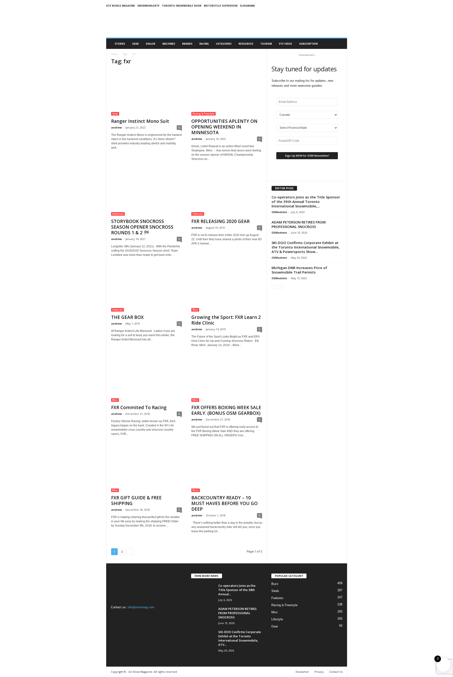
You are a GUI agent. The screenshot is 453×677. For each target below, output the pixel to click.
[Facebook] (116, 616)
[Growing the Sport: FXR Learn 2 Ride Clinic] (226, 289)
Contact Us (336, 671)
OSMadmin (279, 212)
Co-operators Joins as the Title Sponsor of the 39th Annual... (237, 589)
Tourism (266, 43)
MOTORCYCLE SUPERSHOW (221, 5)
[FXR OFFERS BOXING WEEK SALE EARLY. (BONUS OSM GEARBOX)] (226, 379)
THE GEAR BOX (127, 317)
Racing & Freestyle (203, 113)
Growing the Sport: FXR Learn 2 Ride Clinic (226, 320)
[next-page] (279, 286)
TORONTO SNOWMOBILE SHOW (181, 5)
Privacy (319, 671)
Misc (195, 309)
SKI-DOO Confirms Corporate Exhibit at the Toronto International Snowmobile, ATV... (239, 638)
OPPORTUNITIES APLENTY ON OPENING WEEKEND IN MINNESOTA (224, 127)
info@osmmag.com (141, 607)
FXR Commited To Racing (139, 407)
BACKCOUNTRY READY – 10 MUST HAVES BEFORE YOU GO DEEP (224, 503)
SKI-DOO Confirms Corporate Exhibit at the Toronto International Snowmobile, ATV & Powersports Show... (306, 247)
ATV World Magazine (120, 5)
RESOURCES (246, 43)
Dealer (150, 43)
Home (114, 54)
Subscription (308, 43)
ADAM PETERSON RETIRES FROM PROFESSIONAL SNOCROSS (299, 224)
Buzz (196, 490)
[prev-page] (274, 286)
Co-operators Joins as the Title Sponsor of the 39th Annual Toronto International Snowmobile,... (306, 201)
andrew (116, 127)
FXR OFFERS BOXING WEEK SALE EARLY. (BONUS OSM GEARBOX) (226, 410)
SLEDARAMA (247, 5)
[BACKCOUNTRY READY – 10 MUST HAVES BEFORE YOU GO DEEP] (226, 469)
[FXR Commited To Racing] (146, 379)
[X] (134, 616)
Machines (168, 43)
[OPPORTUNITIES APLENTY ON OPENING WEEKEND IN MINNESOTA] (226, 93)
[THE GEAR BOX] (146, 289)
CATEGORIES (223, 43)
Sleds (275, 591)
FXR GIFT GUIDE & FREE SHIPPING (136, 500)
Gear (135, 43)
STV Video (285, 43)
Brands (187, 43)
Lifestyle (277, 619)
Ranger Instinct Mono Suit (140, 121)
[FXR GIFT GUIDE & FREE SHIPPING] (146, 469)
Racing (204, 43)
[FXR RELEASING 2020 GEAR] (226, 193)
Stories (120, 43)
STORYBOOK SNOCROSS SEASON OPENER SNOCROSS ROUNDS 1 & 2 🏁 (142, 227)
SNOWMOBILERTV (148, 5)
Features (198, 213)
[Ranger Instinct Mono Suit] (146, 93)
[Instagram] (125, 616)
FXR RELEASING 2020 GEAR (220, 221)
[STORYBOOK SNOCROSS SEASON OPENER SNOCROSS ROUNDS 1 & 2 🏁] (146, 193)
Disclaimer (302, 671)
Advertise (118, 213)
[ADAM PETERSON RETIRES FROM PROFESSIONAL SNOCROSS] (203, 615)
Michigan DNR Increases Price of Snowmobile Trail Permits (299, 269)
